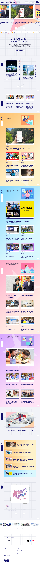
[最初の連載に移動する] (24, 513)
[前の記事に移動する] (16, 28)
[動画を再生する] (20, 422)
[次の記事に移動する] (24, 28)
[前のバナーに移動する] (18, 528)
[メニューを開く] (37, 2)
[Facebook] (31, 541)
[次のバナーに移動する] (21, 528)
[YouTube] (33, 541)
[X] (28, 541)
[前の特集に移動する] (18, 86)
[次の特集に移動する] (21, 86)
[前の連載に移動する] (16, 513)
